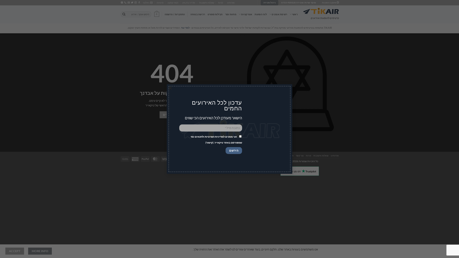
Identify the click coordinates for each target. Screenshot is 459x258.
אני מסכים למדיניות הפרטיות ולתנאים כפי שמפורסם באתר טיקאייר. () (216, 139)
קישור (209, 142)
